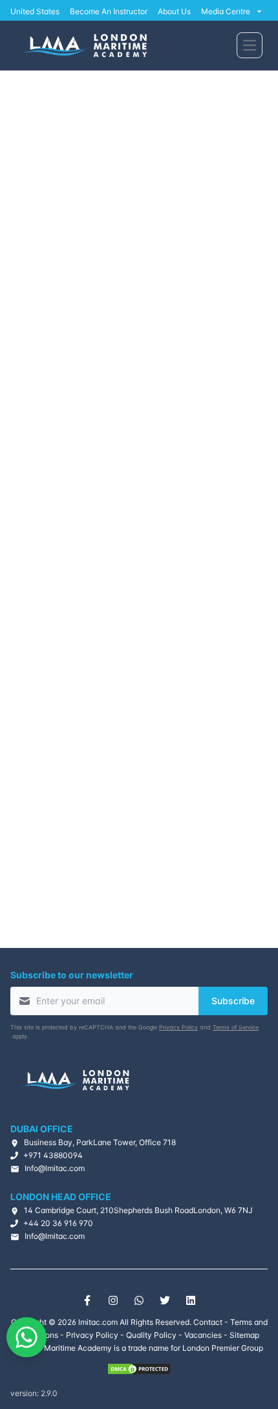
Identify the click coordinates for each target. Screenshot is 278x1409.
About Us (174, 11)
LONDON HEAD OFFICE (60, 1196)
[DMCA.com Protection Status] (139, 1368)
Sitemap (244, 1335)
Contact (207, 1322)
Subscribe (233, 1000)
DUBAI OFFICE (41, 1128)
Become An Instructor (108, 11)
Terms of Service (236, 1027)
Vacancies (203, 1335)
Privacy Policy (178, 1027)
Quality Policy (151, 1335)
